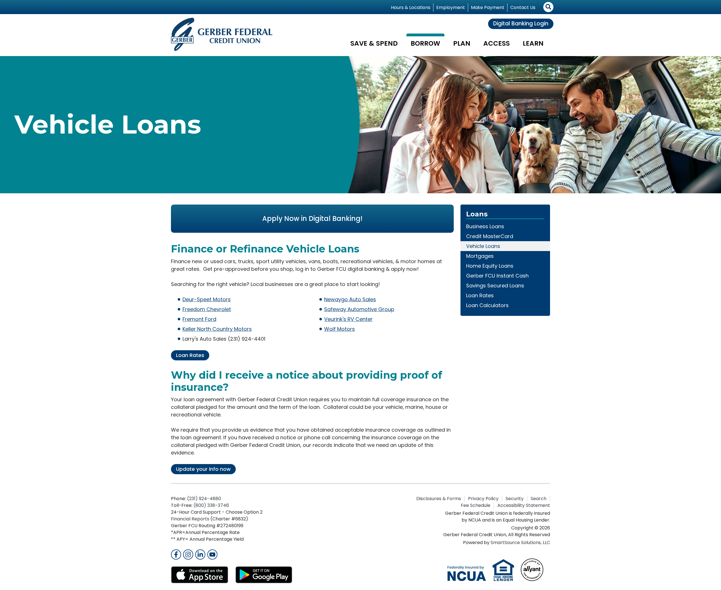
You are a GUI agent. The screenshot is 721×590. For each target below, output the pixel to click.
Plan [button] (461, 43)
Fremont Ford (199, 319)
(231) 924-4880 (204, 498)
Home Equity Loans (489, 265)
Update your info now (203, 469)
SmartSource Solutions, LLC (520, 542)
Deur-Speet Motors (207, 299)
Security (515, 498)
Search (538, 498)
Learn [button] (533, 43)
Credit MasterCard (489, 236)
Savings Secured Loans (495, 285)
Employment (450, 7)
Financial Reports (190, 519)
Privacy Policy (483, 498)
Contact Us (522, 7)
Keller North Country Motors (217, 328)
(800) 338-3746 (211, 505)
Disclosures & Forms (438, 498)
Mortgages (480, 255)
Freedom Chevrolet (207, 309)
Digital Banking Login (520, 23)
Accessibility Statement (523, 505)
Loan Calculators (487, 305)
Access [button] (496, 43)
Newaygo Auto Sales (350, 299)
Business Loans (485, 226)
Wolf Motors (339, 328)
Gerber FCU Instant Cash (497, 275)
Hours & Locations (410, 7)
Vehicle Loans (483, 246)
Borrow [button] (425, 43)
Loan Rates (190, 355)
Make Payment (487, 7)
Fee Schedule (475, 505)
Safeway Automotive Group (359, 309)
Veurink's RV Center (348, 319)
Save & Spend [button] (374, 43)
